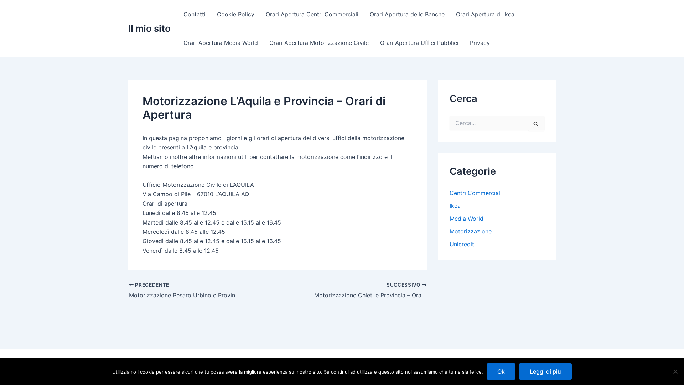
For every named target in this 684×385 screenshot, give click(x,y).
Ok (501, 371)
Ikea (455, 205)
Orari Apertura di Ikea (485, 14)
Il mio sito (149, 28)
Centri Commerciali (476, 192)
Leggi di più (545, 371)
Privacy (480, 42)
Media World (466, 218)
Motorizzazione (471, 231)
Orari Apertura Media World (220, 42)
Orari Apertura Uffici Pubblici (419, 42)
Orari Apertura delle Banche (407, 14)
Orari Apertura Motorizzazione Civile (319, 42)
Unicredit (462, 244)
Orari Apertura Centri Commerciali (312, 14)
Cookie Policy (235, 14)
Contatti (194, 14)
